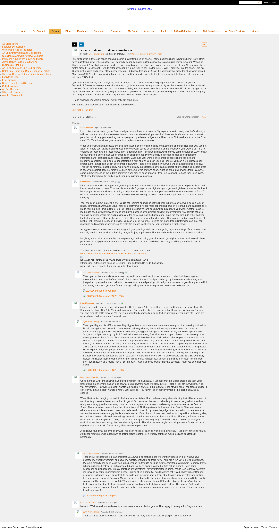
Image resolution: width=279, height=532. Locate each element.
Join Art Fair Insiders (82, 110)
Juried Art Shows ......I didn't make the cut (106, 50)
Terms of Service (269, 527)
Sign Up (266, 2)
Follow (204, 117)
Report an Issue (251, 527)
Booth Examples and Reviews (17, 83)
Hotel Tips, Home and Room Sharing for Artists (26, 71)
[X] (74, 44)
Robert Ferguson (87, 303)
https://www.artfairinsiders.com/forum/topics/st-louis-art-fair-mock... (114, 253)
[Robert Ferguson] (122, 303)
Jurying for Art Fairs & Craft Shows (19, 62)
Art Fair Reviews (10, 89)
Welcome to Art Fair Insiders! (17, 50)
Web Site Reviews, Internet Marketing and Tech (26, 74)
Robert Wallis (85, 182)
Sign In (274, 2)
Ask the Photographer (13, 95)
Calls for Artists (10, 86)
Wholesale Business (12, 92)
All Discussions (10, 44)
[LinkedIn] (81, 44)
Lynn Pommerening (96, 54)
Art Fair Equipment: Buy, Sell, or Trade (22, 68)
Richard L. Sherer (87, 503)
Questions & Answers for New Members (146, 54)
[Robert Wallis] (118, 182)
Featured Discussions (13, 47)
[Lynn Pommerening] (126, 273)
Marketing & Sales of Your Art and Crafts (22, 59)
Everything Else (10, 77)
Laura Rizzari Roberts (89, 377)
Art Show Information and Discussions (21, 53)
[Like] (204, 44)
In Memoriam (9, 80)
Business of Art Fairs (12, 65)
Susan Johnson (86, 128)
